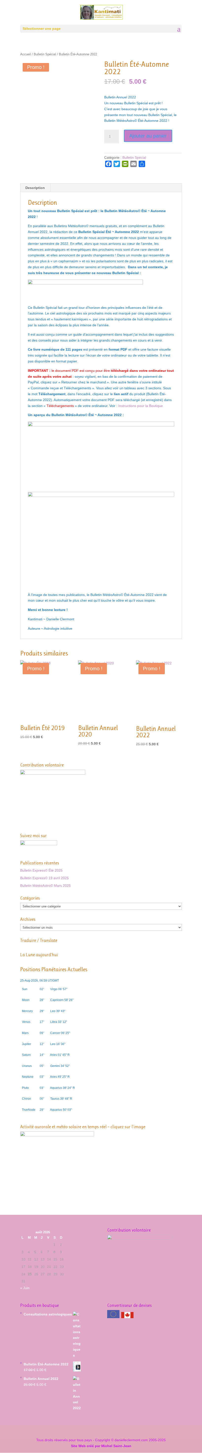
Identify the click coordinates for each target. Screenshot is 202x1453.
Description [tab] (35, 188)
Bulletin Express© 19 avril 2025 (44, 878)
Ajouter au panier (148, 136)
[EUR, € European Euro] (113, 1315)
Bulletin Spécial (45, 54)
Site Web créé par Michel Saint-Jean (101, 1446)
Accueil (25, 54)
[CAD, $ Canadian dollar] (127, 1317)
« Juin (25, 1288)
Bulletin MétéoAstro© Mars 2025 (45, 886)
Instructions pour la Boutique (140, 406)
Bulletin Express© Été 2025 (41, 870)
